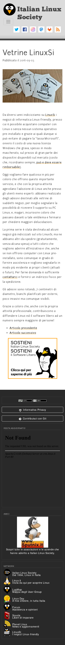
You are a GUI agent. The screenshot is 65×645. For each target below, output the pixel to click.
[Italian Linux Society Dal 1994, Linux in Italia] (8, 572)
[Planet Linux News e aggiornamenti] (8, 623)
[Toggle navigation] (8, 21)
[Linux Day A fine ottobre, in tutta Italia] (8, 598)
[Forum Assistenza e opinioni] (8, 606)
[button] (32, 410)
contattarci (10, 277)
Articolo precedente (23, 328)
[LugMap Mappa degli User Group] (8, 589)
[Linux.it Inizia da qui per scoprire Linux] (8, 580)
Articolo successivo (23, 333)
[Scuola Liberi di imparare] (8, 615)
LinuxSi (50, 115)
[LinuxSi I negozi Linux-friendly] (8, 631)
